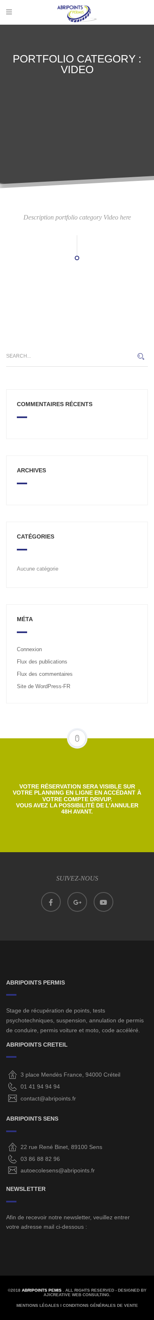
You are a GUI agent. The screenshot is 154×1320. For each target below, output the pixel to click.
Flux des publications (42, 662)
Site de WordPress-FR (43, 686)
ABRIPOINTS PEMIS (42, 1290)
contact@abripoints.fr (48, 1098)
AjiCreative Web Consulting (76, 1294)
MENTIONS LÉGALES (37, 1305)
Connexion (29, 649)
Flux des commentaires (45, 674)
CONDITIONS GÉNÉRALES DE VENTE (100, 1305)
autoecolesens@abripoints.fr (58, 1170)
